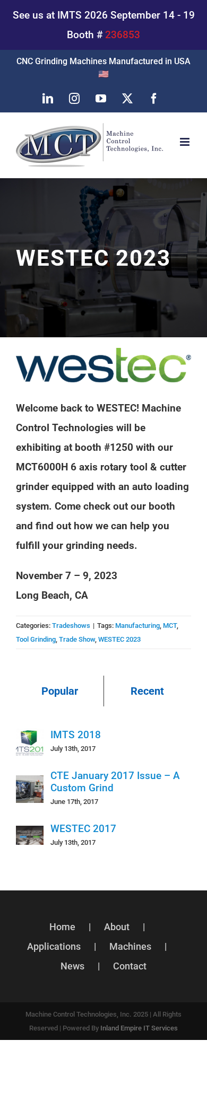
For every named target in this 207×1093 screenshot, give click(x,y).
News (72, 966)
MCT (170, 625)
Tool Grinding (36, 639)
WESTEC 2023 (119, 639)
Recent (147, 691)
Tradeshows (71, 625)
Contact (129, 966)
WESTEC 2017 (83, 829)
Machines (130, 946)
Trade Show (77, 639)
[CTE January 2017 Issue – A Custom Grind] (30, 785)
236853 (122, 35)
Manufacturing (137, 625)
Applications (54, 946)
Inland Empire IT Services (139, 1028)
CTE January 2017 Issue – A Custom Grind (115, 782)
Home (62, 926)
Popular (59, 691)
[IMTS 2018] (30, 738)
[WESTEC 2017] (30, 835)
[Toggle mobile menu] (185, 141)
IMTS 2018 (75, 735)
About (117, 926)
